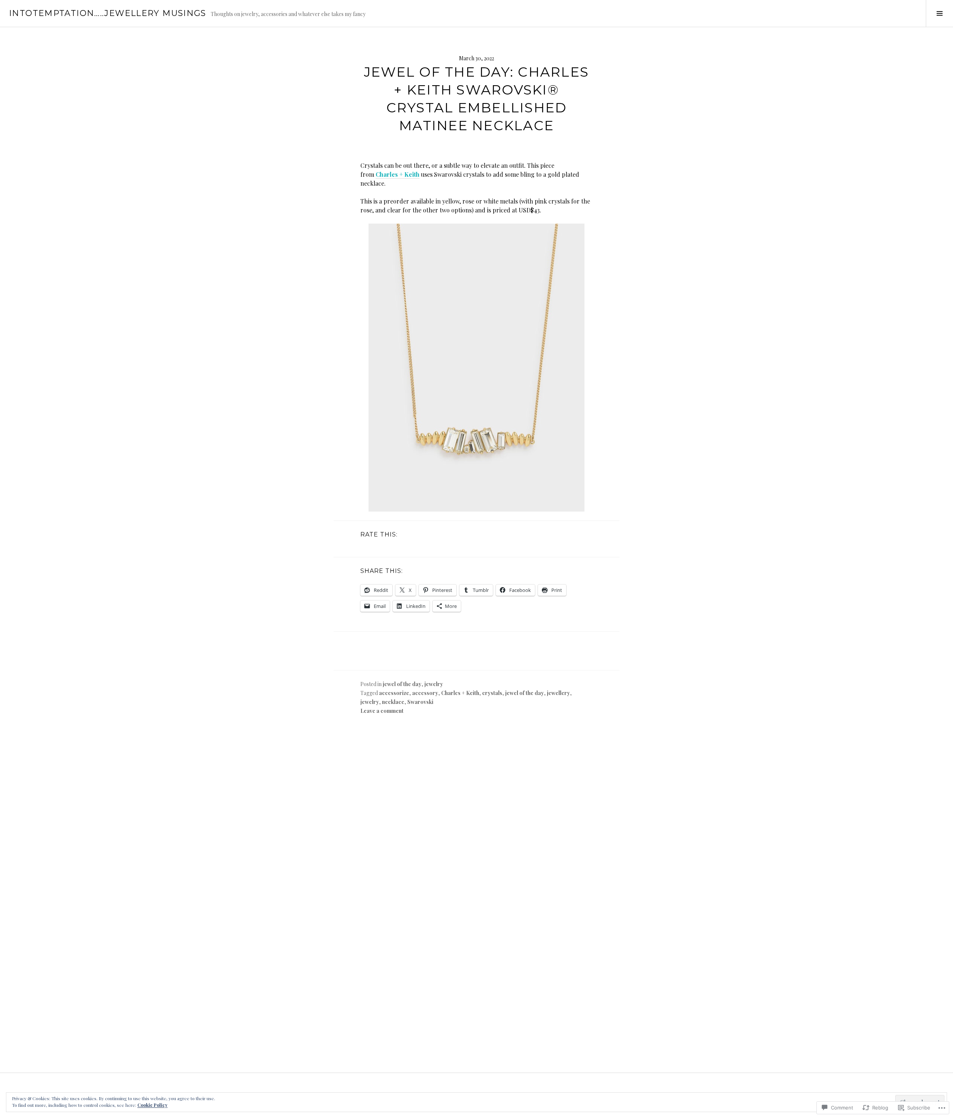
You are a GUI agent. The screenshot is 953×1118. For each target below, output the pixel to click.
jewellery (558, 692)
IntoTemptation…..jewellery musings (107, 13)
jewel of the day (402, 684)
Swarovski (420, 701)
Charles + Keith (398, 174)
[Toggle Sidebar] (939, 13)
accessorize (394, 692)
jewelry (433, 684)
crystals (492, 692)
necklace (393, 701)
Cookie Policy (152, 1105)
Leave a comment (382, 710)
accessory (425, 692)
